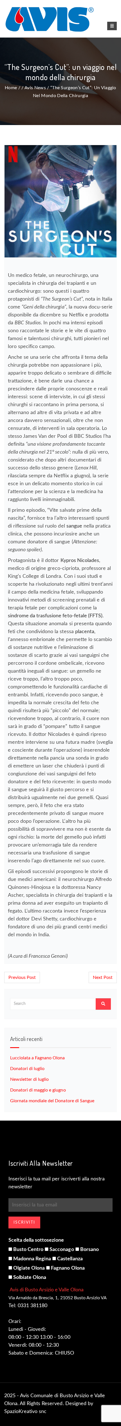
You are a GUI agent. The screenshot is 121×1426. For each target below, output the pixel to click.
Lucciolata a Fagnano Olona (37, 1058)
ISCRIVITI (24, 1222)
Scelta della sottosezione (36, 1240)
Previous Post (22, 977)
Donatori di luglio (27, 1068)
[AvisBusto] (60, 19)
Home (11, 88)
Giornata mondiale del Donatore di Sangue (52, 1101)
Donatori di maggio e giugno (38, 1090)
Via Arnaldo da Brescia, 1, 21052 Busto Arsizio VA (57, 1298)
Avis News (35, 88)
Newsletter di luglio (29, 1079)
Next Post (103, 977)
